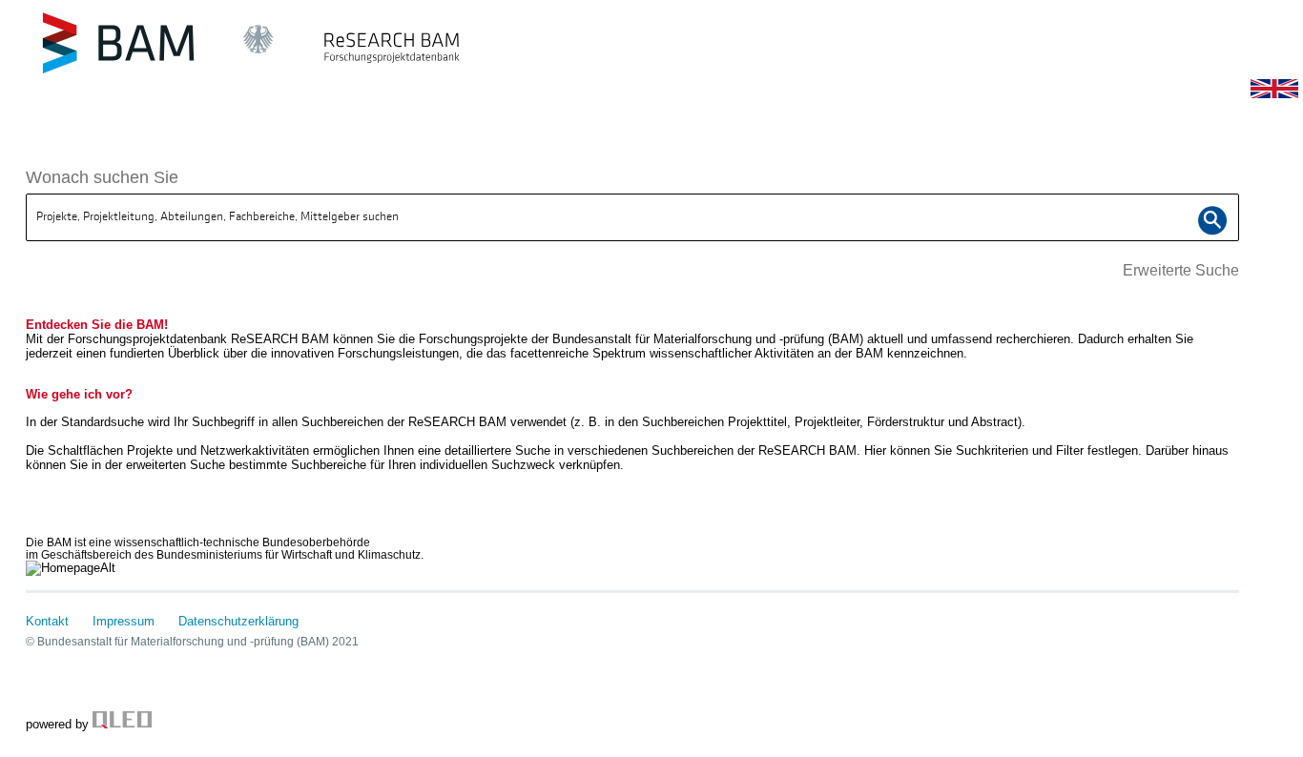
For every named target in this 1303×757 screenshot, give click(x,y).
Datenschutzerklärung (238, 621)
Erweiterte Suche (1181, 270)
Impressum (124, 621)
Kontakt (47, 621)
